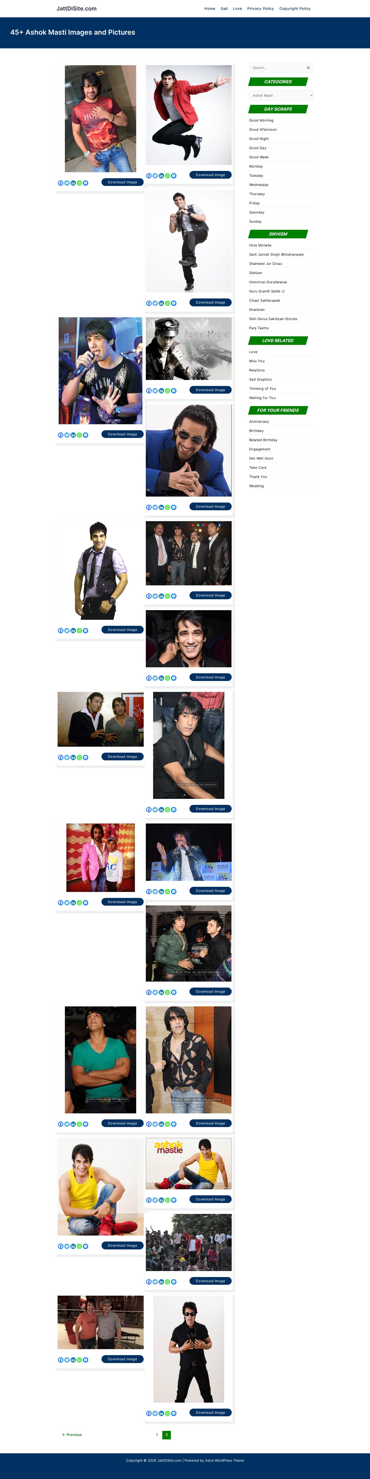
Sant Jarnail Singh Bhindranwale (276, 254)
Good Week (259, 157)
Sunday (255, 221)
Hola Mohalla (260, 245)
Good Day (257, 148)
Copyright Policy (295, 8)
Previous (72, 1434)
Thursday (257, 194)
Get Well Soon (261, 458)
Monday (256, 166)
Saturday (256, 212)
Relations (257, 370)
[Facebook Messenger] (85, 183)
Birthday (256, 431)
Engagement (259, 449)
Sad (224, 8)
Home (209, 8)
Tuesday (256, 175)
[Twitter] (67, 183)
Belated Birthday (263, 440)
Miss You (256, 361)
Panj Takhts (259, 328)
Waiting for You (262, 398)
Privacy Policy (260, 8)
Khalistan (257, 309)
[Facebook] (60, 183)
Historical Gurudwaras (268, 282)
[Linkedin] (73, 183)
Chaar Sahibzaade (264, 300)
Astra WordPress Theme (224, 1460)
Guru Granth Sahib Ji (267, 291)
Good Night (259, 138)
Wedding (256, 486)
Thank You (258, 477)
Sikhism (255, 273)
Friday (254, 203)
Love (237, 8)
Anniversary (259, 421)
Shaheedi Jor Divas (265, 263)
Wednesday (259, 184)
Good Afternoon (263, 129)
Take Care (258, 467)
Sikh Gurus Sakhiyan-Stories (273, 319)
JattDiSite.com (77, 8)
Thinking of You (262, 388)
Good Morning (261, 120)
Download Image (122, 182)
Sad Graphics (260, 379)
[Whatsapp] (79, 183)
